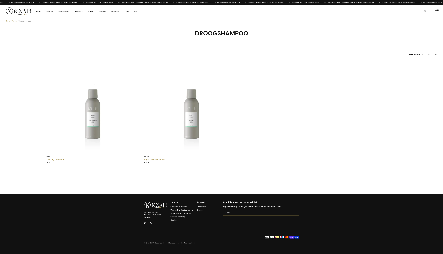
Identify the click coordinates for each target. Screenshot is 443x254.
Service (174, 202)
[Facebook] (146, 223)
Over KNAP (201, 206)
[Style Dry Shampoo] (93, 106)
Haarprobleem (63, 11)
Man (135, 11)
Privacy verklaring (178, 216)
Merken (38, 11)
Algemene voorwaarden (181, 213)
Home (8, 21)
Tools (127, 11)
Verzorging (78, 11)
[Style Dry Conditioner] (192, 106)
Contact (201, 202)
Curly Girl (102, 11)
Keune (48, 157)
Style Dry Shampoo (55, 160)
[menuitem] (39, 11)
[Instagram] (152, 223)
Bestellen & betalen (179, 206)
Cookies (174, 220)
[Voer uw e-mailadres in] (296, 213)
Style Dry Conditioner (154, 160)
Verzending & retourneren (182, 210)
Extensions (115, 11)
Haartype (49, 11)
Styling (90, 11)
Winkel (14, 21)
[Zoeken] (431, 11)
